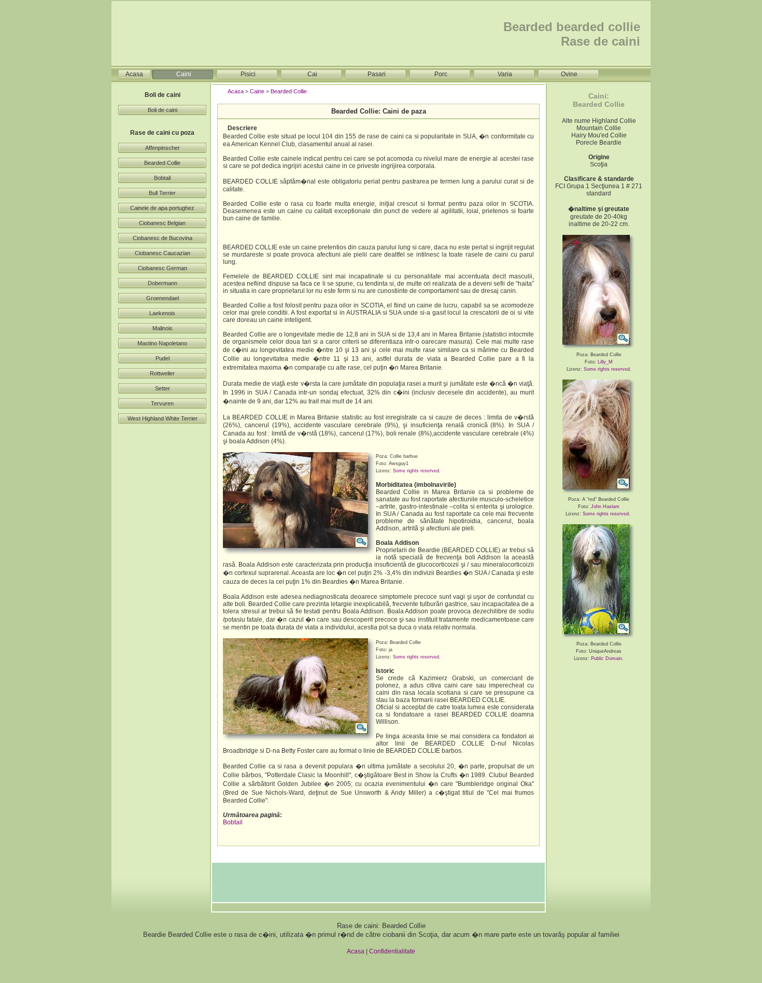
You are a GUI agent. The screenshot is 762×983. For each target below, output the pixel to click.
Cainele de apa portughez (162, 208)
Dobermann (162, 283)
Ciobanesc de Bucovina (162, 238)
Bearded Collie (162, 163)
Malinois (162, 328)
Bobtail (162, 178)
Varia (505, 74)
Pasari (377, 74)
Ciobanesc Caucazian (162, 253)
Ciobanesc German (162, 268)
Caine (257, 91)
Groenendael (162, 298)
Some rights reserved (416, 470)
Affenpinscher (162, 148)
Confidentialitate (392, 951)
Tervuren (162, 403)
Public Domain (606, 658)
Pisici (248, 74)
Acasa (134, 74)
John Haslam (605, 506)
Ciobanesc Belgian (162, 223)
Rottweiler (162, 373)
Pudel (163, 358)
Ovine (569, 74)
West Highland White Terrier (162, 418)
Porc (440, 74)
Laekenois (162, 313)
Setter (162, 388)
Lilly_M (605, 361)
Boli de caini (162, 110)
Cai (312, 74)
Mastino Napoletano (162, 343)
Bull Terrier (162, 193)
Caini (183, 74)
